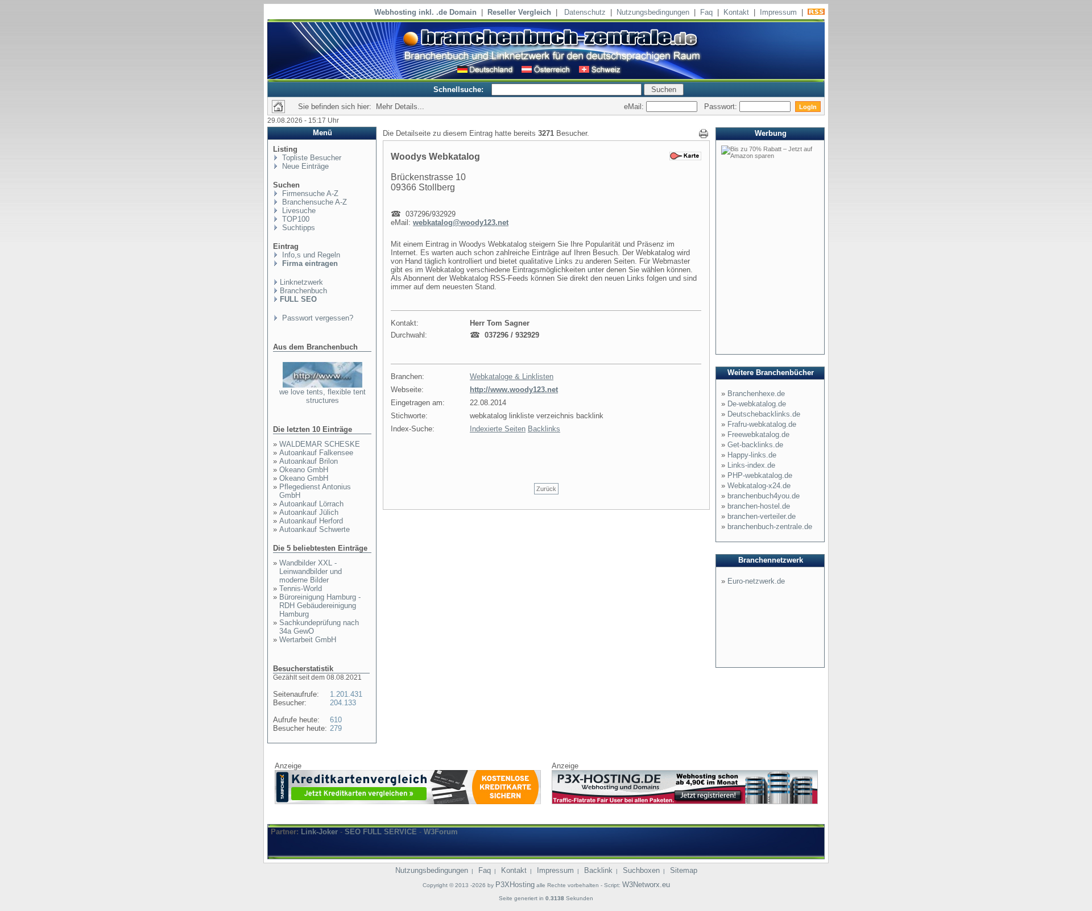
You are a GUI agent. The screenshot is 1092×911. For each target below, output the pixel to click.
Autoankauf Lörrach (311, 504)
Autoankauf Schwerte (314, 529)
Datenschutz (585, 12)
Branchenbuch (303, 290)
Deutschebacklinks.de (763, 414)
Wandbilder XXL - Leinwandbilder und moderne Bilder (310, 571)
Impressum (778, 12)
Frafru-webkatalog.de (761, 424)
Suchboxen (641, 870)
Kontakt (736, 12)
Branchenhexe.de (756, 393)
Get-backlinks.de (755, 444)
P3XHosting (515, 884)
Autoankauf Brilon (308, 461)
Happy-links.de (751, 455)
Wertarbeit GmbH (307, 639)
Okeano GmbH (303, 469)
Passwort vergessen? (316, 318)
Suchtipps (297, 227)
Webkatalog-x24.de (759, 485)
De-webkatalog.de (756, 404)
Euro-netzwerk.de (756, 581)
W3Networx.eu (646, 884)
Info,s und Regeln (310, 255)
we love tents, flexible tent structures (322, 396)
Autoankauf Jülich (308, 512)
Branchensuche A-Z (313, 202)
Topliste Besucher (310, 157)
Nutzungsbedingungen (653, 12)
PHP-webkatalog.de (759, 475)
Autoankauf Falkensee (316, 452)
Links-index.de (751, 465)
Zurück (546, 488)
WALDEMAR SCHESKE (319, 444)
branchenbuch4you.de (763, 496)
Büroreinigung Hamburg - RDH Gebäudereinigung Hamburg (320, 605)
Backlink (598, 870)
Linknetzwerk (301, 282)
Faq (706, 12)
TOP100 (294, 219)
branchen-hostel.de (758, 506)
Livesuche (298, 210)
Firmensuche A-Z (309, 193)
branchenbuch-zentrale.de (769, 526)
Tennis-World (300, 588)
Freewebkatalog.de (758, 434)
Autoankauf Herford (311, 521)
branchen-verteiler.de (761, 516)
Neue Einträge (304, 166)
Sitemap (683, 870)
